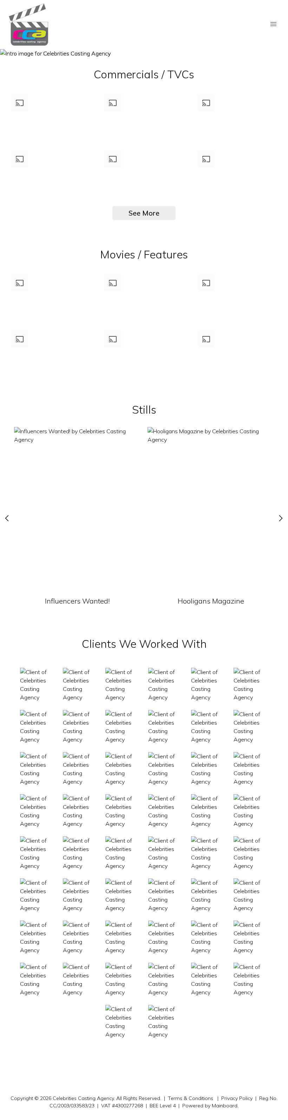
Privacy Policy (237, 1098)
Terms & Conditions (190, 1098)
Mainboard (224, 1105)
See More (144, 213)
